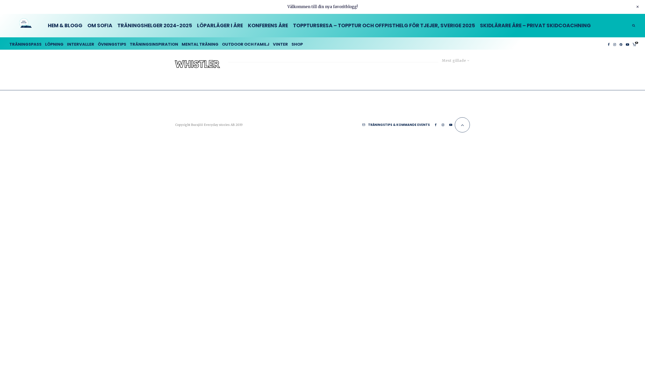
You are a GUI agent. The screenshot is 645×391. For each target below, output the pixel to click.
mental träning (200, 44)
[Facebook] (608, 43)
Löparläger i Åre (220, 25)
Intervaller (80, 44)
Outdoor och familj (245, 44)
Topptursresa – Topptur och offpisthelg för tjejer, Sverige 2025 (384, 25)
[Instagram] (614, 43)
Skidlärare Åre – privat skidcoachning (535, 25)
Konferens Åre (268, 25)
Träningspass (25, 44)
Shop (297, 44)
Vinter (280, 44)
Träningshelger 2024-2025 (154, 25)
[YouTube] (627, 43)
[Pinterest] (621, 43)
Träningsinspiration (154, 44)
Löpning (54, 44)
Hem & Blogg (65, 25)
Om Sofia (99, 25)
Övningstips (112, 44)
